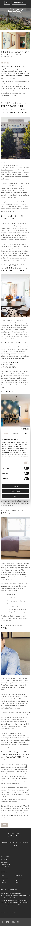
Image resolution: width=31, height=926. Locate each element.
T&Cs (15, 845)
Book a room (19, 3)
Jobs (17, 880)
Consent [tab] (5, 433)
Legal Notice (13, 842)
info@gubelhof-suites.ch (16, 836)
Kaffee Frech (19, 876)
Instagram (8, 922)
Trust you (18, 922)
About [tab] (25, 433)
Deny (15, 496)
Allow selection (15, 491)
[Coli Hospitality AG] (15, 12)
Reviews (3, 882)
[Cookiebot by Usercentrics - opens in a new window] (22, 429)
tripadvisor (13, 922)
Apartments (4, 878)
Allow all (15, 486)
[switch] (26, 468)
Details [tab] (15, 433)
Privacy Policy (23, 842)
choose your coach (14, 815)
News (2, 880)
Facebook (3, 922)
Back (4, 825)
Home (2, 876)
